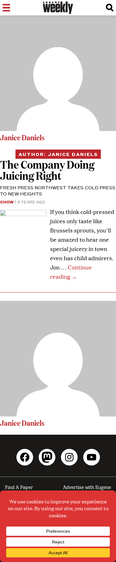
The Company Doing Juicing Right (47, 169)
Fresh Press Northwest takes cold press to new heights (57, 190)
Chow (7, 202)
